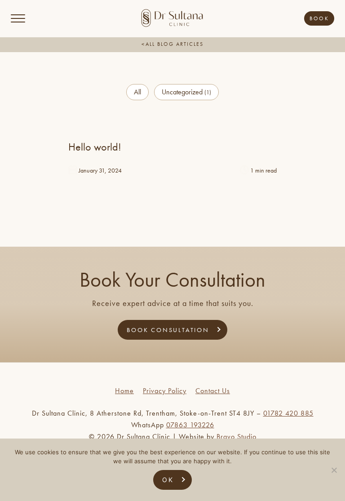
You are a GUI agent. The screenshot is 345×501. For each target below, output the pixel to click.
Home (124, 390)
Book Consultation (168, 330)
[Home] (172, 25)
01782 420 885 (288, 413)
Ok (168, 479)
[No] (333, 470)
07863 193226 (190, 425)
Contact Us (212, 390)
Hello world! (94, 147)
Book (319, 18)
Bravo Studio (237, 436)
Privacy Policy (164, 390)
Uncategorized (186, 92)
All (137, 92)
